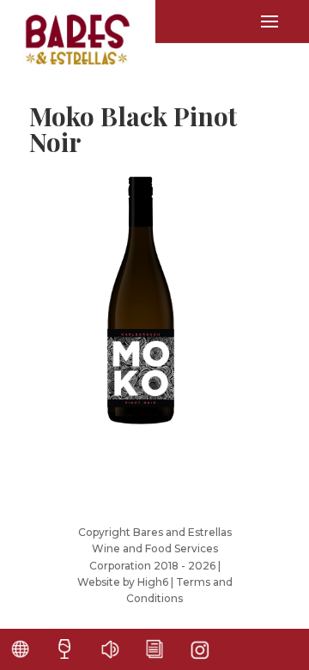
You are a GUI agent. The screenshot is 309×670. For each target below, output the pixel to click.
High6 (152, 582)
